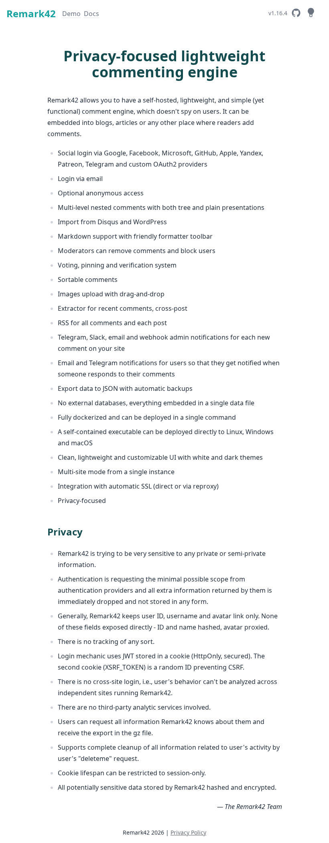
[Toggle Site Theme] (310, 12)
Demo (71, 14)
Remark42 (31, 13)
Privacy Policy (188, 832)
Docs (91, 14)
